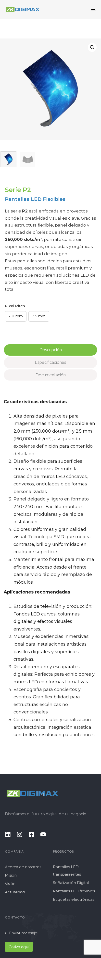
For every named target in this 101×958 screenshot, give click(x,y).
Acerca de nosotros (23, 866)
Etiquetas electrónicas (73, 899)
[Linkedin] (8, 834)
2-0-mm (16, 316)
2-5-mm (39, 316)
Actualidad (15, 892)
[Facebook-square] (31, 834)
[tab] (50, 350)
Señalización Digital (71, 882)
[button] (92, 47)
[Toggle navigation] (81, 9)
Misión (11, 875)
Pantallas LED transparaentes (67, 870)
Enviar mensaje (23, 933)
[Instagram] (20, 834)
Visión (10, 883)
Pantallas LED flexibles (74, 891)
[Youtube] (43, 834)
